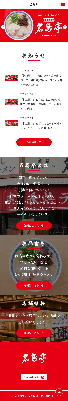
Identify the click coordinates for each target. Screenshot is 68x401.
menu (62, 4)
